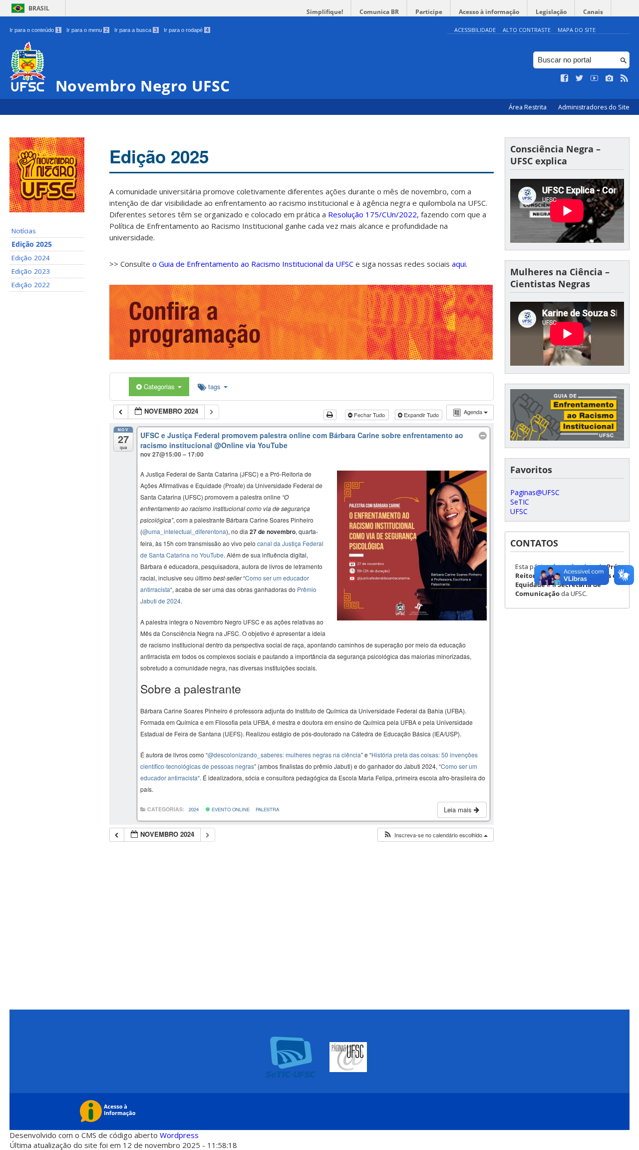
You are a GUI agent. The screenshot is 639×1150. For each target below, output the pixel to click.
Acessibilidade (475, 29)
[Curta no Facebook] (565, 78)
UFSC (519, 511)
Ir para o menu (87, 30)
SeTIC (519, 502)
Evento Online (230, 809)
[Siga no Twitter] (580, 78)
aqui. (459, 264)
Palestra (267, 809)
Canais (593, 11)
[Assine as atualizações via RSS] (625, 78)
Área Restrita (528, 107)
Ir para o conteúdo (34, 30)
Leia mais (459, 809)
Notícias (23, 230)
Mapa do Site (577, 29)
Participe (428, 11)
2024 (194, 809)
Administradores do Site (594, 107)
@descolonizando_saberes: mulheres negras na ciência (284, 754)
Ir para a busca (135, 30)
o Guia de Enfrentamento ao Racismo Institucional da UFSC (252, 264)
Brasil (38, 8)
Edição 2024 (30, 257)
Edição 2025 (31, 244)
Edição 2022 (30, 284)
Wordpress (179, 1135)
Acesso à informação (489, 11)
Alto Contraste (527, 29)
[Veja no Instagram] (610, 78)
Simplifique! (325, 11)
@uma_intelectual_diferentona (184, 531)
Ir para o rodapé (186, 30)
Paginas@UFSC (535, 492)
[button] (435, 835)
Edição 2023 (30, 271)
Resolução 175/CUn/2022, (372, 214)
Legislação (551, 11)
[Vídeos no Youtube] (595, 78)
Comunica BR (379, 11)
